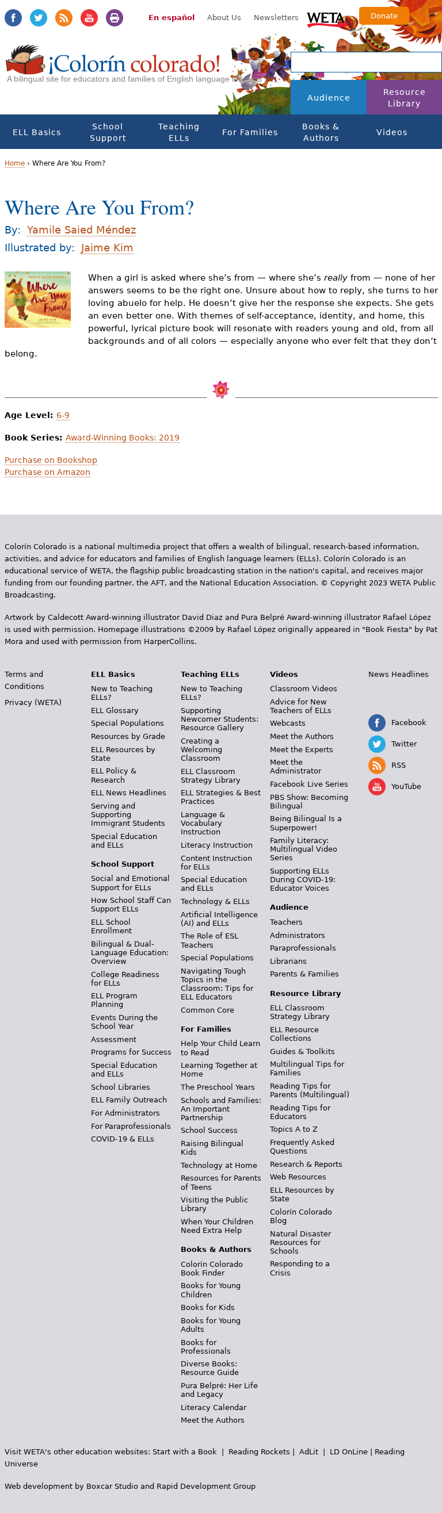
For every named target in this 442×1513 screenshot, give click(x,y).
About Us (224, 17)
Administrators (297, 935)
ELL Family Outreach (129, 1100)
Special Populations (127, 723)
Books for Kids (208, 1307)
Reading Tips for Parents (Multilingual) (309, 1090)
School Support (108, 132)
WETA (327, 18)
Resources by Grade (128, 736)
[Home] (113, 69)
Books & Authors (321, 132)
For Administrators (125, 1113)
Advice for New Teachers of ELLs (301, 706)
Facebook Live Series (309, 784)
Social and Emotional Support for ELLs (130, 882)
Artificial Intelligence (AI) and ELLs (219, 919)
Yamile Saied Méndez (81, 230)
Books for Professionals (206, 1346)
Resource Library (404, 97)
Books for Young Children (211, 1290)
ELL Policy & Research (113, 775)
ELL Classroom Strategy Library (211, 775)
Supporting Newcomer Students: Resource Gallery (219, 719)
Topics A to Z (294, 1129)
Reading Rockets (259, 1451)
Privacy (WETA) (33, 702)
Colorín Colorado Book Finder (212, 1268)
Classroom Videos (303, 688)
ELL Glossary (115, 710)
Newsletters (276, 17)
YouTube (89, 17)
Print (114, 17)
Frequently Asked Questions (302, 1146)
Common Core (207, 1010)
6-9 (63, 415)
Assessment (113, 1039)
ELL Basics (37, 132)
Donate (384, 16)
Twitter (38, 17)
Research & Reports (306, 1164)
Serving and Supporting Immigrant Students (128, 815)
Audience (328, 97)
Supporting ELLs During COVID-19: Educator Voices (303, 880)
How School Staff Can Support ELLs (131, 904)
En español (171, 17)
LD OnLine (349, 1451)
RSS (64, 17)
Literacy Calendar (213, 1407)
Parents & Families (304, 974)
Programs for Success (131, 1052)
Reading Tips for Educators (300, 1112)
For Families (250, 132)
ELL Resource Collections (294, 1034)
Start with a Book (185, 1451)
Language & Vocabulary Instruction (203, 823)
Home (15, 163)
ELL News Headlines (128, 792)
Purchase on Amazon (47, 472)
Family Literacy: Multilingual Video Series (303, 849)
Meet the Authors (213, 1420)
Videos (391, 132)
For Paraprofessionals (131, 1126)
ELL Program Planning (114, 1000)
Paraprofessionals (303, 948)
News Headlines (398, 674)
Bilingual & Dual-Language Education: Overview (130, 953)
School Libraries (120, 1087)
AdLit (308, 1451)
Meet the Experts (301, 749)
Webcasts (288, 723)
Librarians (288, 961)
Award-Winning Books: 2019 (123, 437)
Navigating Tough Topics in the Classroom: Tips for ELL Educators (217, 984)
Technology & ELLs (215, 901)
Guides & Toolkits (302, 1051)
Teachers (286, 922)
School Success (209, 1130)
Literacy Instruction (217, 845)
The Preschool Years (218, 1087)
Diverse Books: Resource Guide (210, 1368)
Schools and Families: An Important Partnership (221, 1109)
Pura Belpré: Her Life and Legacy (219, 1390)
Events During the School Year (124, 1022)
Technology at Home (219, 1165)
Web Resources (298, 1177)
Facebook (13, 17)
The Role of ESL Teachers (209, 940)
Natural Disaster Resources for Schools (300, 1242)
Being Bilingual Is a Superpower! (306, 823)
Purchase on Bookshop (51, 460)
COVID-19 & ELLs (122, 1139)
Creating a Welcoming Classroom (201, 750)
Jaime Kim (107, 248)
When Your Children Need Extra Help (217, 1226)
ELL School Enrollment (111, 926)
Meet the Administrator (295, 766)
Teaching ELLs (179, 132)
